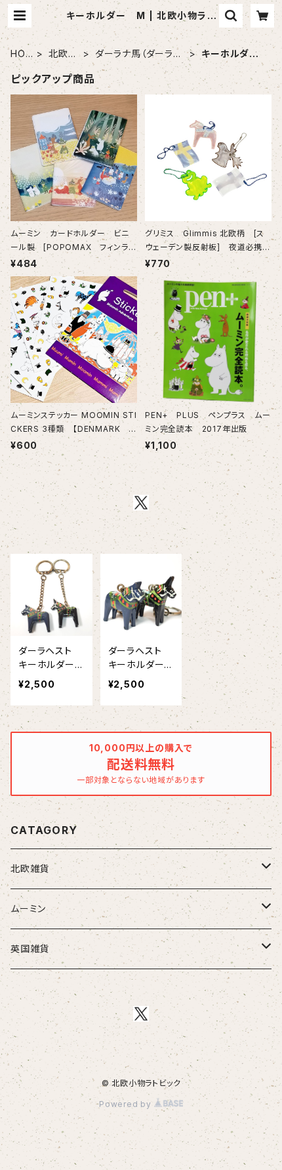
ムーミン (28, 908)
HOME (18, 54)
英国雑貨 (29, 948)
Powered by (126, 1104)
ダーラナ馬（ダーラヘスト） (139, 54)
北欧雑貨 (63, 54)
